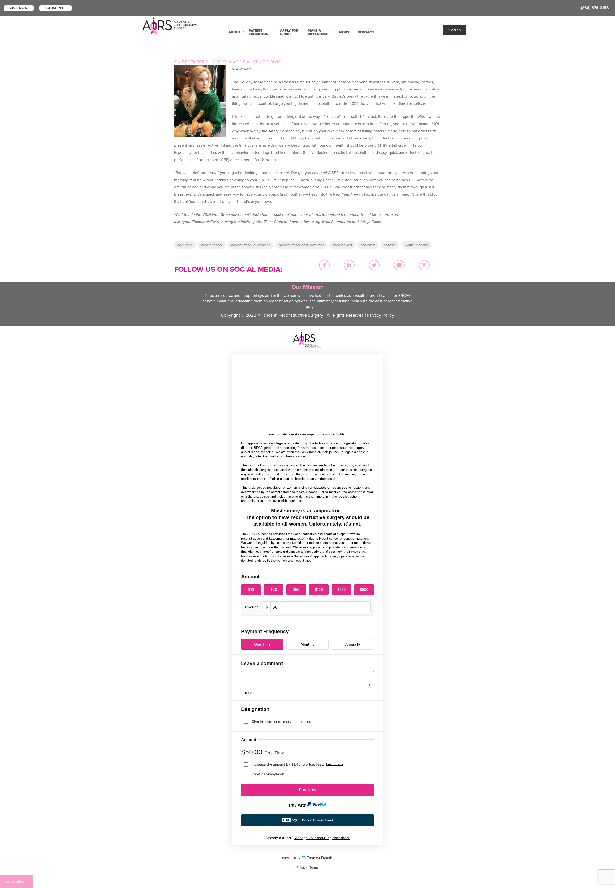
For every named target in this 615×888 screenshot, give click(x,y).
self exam (368, 245)
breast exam (342, 245)
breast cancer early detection (301, 245)
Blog (276, 62)
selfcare (390, 245)
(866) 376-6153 (595, 8)
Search (455, 30)
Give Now (19, 8)
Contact (366, 32)
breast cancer (211, 245)
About (234, 32)
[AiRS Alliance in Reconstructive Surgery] (169, 25)
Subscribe (55, 8)
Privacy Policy (380, 315)
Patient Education (258, 32)
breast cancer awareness (251, 245)
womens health (416, 245)
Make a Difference (318, 32)
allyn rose (184, 245)
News (344, 32)
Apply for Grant (289, 32)
